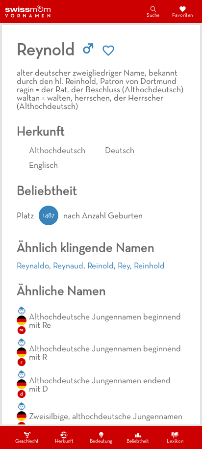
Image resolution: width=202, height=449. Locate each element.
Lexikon (175, 441)
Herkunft (64, 441)
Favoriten (182, 15)
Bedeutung (101, 441)
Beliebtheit (137, 441)
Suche (153, 15)
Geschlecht (27, 441)
